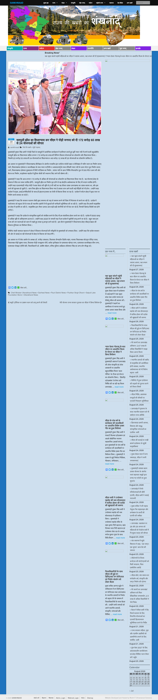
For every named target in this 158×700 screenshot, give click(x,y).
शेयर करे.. (23, 288)
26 (137, 683)
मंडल (63, 3)
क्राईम (138, 48)
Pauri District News (58, 292)
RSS (83, 698)
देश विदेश (120, 3)
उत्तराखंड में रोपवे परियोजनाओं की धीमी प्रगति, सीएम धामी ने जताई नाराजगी (139, 493)
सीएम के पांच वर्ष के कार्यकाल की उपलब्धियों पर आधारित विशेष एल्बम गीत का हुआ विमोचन (114, 424)
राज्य (53, 3)
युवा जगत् (123, 48)
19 (137, 681)
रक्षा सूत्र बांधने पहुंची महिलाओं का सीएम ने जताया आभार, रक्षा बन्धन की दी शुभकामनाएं (60, 56)
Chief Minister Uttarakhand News (24, 292)
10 (131, 679)
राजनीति (91, 48)
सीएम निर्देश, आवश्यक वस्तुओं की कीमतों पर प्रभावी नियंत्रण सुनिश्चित (139, 397)
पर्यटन (90, 3)
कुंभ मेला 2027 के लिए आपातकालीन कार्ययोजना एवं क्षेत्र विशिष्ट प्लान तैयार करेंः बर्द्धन (139, 652)
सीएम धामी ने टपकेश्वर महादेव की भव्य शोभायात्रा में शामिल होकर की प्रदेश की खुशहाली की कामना (115, 501)
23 (148, 681)
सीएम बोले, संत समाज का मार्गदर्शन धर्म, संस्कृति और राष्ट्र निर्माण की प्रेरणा (139, 578)
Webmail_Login (73, 698)
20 (140, 681)
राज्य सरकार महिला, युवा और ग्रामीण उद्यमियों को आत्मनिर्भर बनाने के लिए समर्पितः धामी (139, 635)
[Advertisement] (54, 267)
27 (140, 683)
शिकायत (51, 698)
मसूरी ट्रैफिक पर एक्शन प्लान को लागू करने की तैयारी (28, 302)
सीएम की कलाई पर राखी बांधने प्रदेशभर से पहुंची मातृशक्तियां (139, 443)
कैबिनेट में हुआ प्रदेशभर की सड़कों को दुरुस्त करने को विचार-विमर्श (139, 383)
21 (143, 681)
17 (131, 681)
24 (131, 683)
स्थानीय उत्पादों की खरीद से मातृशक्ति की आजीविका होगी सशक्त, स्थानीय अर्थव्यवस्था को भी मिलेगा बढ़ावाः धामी (139, 366)
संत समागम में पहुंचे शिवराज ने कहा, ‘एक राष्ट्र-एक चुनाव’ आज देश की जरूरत (139, 545)
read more (112, 312)
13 (140, 679)
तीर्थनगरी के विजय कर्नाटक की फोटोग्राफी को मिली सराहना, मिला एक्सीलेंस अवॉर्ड (139, 562)
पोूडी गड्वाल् (36, 147)
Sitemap (90, 698)
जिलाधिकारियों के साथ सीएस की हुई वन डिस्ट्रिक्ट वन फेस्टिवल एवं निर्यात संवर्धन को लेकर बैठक (114, 576)
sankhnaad (14, 147)
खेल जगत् (82, 3)
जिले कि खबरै (27, 147)
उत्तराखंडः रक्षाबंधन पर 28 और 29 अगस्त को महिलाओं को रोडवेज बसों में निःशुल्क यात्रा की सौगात (139, 528)
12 (137, 679)
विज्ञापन (44, 698)
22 (146, 681)
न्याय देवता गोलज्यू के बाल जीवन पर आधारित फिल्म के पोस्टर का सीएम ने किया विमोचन (123, 56)
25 (134, 683)
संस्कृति (73, 3)
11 (134, 679)
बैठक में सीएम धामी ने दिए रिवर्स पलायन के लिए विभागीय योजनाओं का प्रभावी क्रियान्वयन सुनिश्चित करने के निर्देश (139, 616)
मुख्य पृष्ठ (46, 3)
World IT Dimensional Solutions (141, 698)
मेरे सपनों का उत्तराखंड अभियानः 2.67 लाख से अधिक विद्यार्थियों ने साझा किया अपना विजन (138, 347)
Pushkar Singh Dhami (75, 292)
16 (148, 679)
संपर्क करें (36, 698)
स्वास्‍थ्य (111, 3)
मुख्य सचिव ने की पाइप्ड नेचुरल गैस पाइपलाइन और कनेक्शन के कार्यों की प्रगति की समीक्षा (139, 510)
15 (146, 679)
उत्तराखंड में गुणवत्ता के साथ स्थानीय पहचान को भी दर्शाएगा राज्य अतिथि (139, 411)
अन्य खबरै (129, 3)
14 (143, 679)
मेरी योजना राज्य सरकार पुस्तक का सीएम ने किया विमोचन (80, 302)
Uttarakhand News (31, 295)
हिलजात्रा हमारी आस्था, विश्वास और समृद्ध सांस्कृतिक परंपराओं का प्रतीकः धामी (139, 427)
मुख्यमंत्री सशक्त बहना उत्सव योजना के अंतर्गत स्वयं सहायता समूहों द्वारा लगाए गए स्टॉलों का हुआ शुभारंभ (138, 474)
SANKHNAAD (16, 2)
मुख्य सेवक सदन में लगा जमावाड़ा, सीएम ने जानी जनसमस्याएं (139, 457)
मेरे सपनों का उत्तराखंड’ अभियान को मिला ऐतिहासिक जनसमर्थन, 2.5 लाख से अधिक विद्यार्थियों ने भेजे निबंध (139, 595)
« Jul (131, 690)
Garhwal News (43, 292)
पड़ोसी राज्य (99, 3)
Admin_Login (60, 698)
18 (134, 681)
